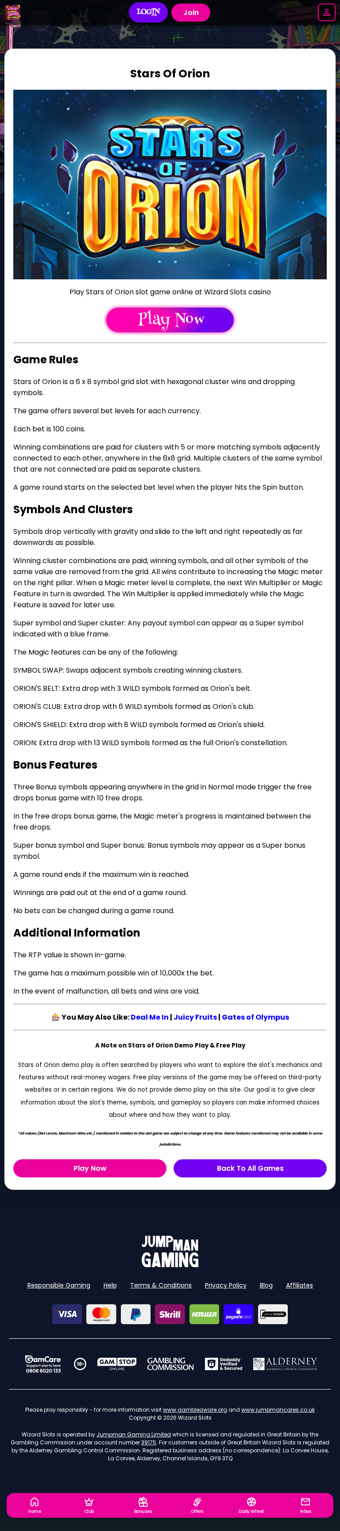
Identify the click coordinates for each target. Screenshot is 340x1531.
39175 (148, 1442)
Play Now (90, 1168)
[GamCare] (43, 1364)
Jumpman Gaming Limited (134, 1434)
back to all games (250, 1168)
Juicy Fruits (195, 1017)
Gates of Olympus (255, 1017)
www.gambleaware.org (195, 1409)
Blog (266, 1285)
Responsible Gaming (58, 1285)
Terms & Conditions (161, 1285)
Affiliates (299, 1285)
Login (148, 12)
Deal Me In (150, 1017)
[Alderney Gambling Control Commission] (285, 1364)
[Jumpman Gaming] (170, 1265)
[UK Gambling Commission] (170, 1364)
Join (191, 13)
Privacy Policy (226, 1285)
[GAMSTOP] (117, 1364)
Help (110, 1285)
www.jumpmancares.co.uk (278, 1409)
